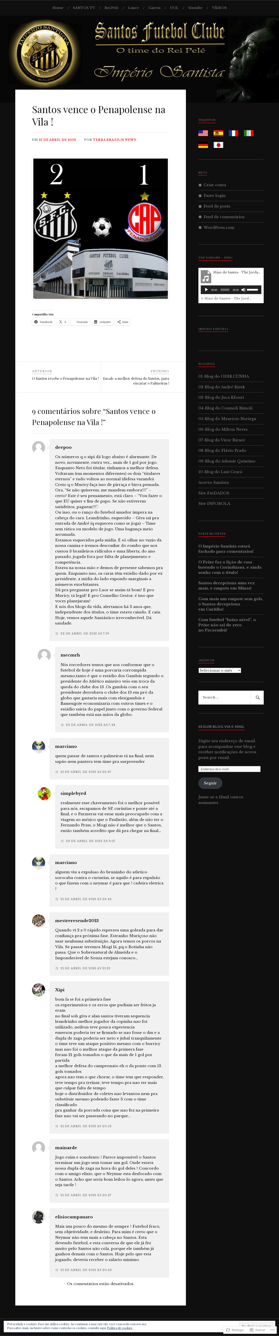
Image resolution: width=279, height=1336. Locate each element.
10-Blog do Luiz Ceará (220, 472)
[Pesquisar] (257, 698)
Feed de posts (217, 206)
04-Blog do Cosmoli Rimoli (225, 408)
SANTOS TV (84, 8)
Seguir (210, 783)
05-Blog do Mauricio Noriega (227, 419)
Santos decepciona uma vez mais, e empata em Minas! (226, 586)
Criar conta (215, 185)
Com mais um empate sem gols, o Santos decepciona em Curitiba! (230, 604)
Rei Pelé (112, 8)
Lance (133, 8)
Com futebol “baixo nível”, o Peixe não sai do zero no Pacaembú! (227, 625)
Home (58, 8)
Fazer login (215, 195)
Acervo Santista (213, 482)
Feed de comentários (224, 217)
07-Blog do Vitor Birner (221, 440)
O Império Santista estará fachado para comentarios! (225, 549)
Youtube (195, 8)
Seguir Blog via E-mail (221, 726)
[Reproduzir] (206, 290)
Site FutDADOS (213, 493)
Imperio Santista (213, 329)
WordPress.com (219, 227)
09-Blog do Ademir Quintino (226, 461)
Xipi (60, 989)
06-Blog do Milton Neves (223, 429)
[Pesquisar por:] (231, 698)
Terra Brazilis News (114, 139)
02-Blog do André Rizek (221, 387)
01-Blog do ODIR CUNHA (223, 376)
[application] (231, 289)
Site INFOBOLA (214, 503)
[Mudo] (243, 290)
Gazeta (154, 8)
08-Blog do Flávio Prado (222, 450)
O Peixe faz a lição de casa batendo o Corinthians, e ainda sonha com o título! (230, 567)
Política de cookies (119, 1328)
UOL (174, 8)
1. (226, 298)
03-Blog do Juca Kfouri (221, 397)
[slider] (253, 289)
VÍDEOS (219, 8)
